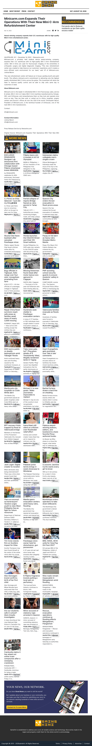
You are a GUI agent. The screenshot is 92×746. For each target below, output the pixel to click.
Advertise (78, 743)
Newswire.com (38, 57)
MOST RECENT (15, 11)
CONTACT (31, 11)
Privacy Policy (67, 743)
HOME (6, 11)
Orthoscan (46, 103)
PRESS (24, 11)
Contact (87, 743)
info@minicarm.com (11, 122)
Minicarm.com (9, 59)
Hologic (56, 94)
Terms (58, 743)
